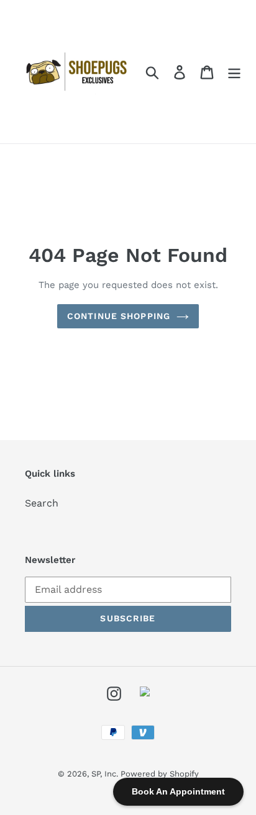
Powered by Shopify (160, 773)
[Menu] (234, 72)
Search (41, 503)
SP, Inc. (106, 773)
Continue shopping (118, 316)
